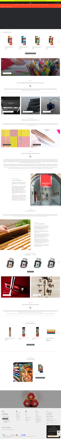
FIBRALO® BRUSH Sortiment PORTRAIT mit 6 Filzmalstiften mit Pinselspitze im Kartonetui (50, 47)
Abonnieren (53, 436)
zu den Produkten (30, 344)
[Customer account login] (55, 2)
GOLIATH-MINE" (15, 88)
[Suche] (57, 2)
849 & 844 (34, 4)
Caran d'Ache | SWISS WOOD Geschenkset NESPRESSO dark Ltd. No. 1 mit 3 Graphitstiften (10, 339)
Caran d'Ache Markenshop (9, 6)
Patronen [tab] (34, 254)
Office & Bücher (39, 4)
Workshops (46, 4)
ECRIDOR (19, 123)
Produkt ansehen (40, 377)
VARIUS (22, 123)
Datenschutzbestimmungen (9, 429)
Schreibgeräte (17, 4)
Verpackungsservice (28, 419)
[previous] (2, 42)
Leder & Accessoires (28, 4)
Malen (43, 4)
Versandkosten (17, 436)
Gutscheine (26, 420)
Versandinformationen (39, 418)
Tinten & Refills (22, 4)
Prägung (26, 418)
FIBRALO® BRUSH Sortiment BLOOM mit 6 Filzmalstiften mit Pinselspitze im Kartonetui (10, 47)
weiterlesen (30, 401)
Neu (13, 4)
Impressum (37, 417)
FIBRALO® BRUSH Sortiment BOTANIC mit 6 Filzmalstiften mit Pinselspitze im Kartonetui (37, 47)
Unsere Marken (18, 417)
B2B (26, 413)
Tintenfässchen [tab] (28, 254)
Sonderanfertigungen (28, 417)
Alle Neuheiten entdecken (30, 53)
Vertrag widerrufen (38, 419)
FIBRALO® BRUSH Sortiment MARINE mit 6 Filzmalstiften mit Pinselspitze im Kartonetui (23, 47)
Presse (17, 418)
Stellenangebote (18, 419)
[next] (59, 42)
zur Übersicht (30, 271)
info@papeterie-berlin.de (49, 418)
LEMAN (17, 123)
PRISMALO (5, 215)
